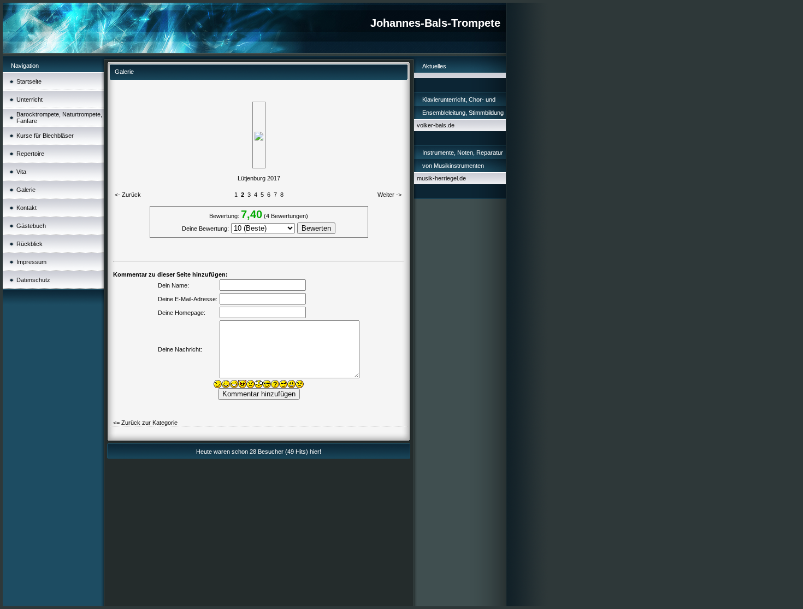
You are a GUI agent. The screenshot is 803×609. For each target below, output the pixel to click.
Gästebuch (31, 225)
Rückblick (29, 244)
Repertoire (30, 153)
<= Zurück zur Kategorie (145, 422)
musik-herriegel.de (441, 178)
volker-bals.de (435, 125)
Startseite (29, 81)
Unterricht (29, 99)
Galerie (26, 189)
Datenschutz (33, 280)
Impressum (31, 262)
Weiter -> (389, 194)
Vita (21, 171)
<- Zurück (128, 194)
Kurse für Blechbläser (45, 135)
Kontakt (26, 207)
